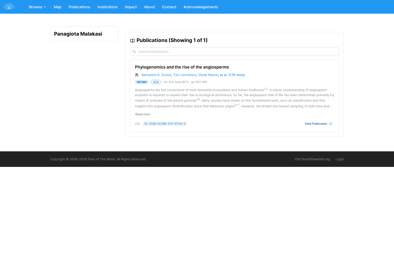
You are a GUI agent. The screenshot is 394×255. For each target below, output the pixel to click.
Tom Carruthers (184, 75)
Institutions (108, 7)
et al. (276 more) (232, 75)
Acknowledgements (201, 7)
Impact (131, 7)
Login (340, 159)
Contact (169, 7)
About (149, 7)
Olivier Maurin (208, 75)
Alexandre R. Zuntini (156, 75)
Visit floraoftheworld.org (312, 159)
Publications (79, 7)
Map (57, 7)
